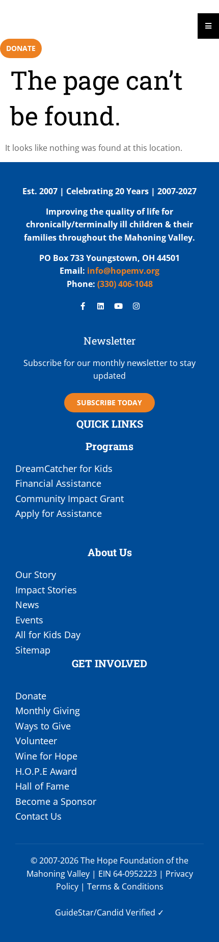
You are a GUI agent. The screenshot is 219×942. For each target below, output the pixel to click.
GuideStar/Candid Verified (105, 912)
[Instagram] (136, 306)
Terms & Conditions (125, 886)
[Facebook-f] (83, 306)
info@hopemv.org (123, 270)
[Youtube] (118, 306)
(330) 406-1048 (124, 284)
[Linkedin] (100, 306)
